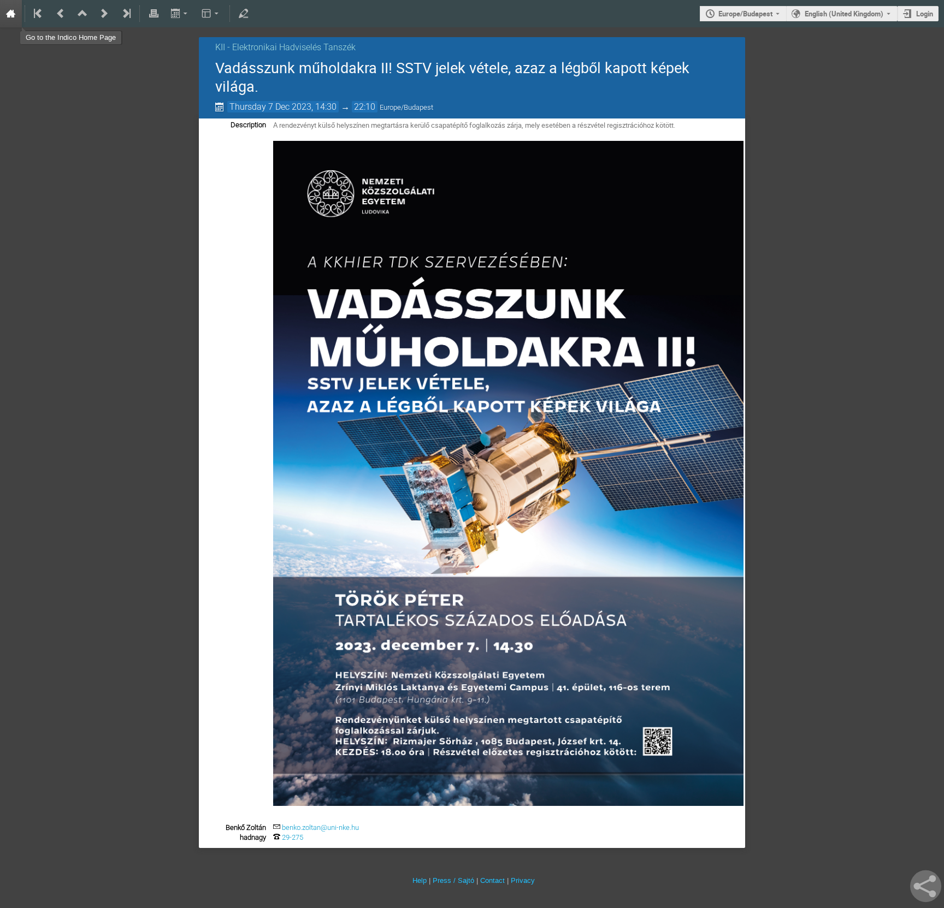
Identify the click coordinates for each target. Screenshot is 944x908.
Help (419, 880)
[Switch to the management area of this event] (244, 13)
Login (924, 14)
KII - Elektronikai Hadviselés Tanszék (285, 47)
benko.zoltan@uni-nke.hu (320, 827)
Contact (492, 880)
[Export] (180, 13)
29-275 (292, 837)
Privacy (523, 880)
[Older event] (61, 13)
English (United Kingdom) (844, 14)
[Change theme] (211, 13)
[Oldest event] (39, 13)
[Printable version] (153, 13)
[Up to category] (82, 13)
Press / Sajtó (453, 880)
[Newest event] (126, 13)
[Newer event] (104, 13)
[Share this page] (925, 886)
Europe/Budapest (745, 14)
